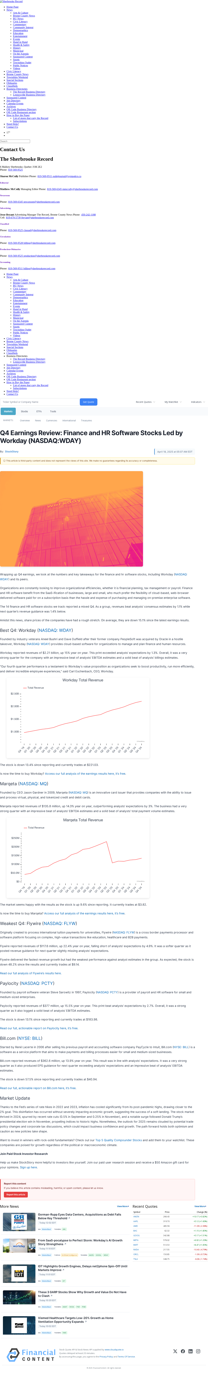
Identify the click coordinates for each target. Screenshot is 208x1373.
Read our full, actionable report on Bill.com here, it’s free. (38, 1088)
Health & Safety (21, 45)
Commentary (19, 24)
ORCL (135, 1254)
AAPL (135, 1221)
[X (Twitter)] (175, 1355)
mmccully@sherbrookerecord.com (80, 189)
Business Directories (16, 89)
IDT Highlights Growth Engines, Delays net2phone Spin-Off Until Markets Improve (82, 1268)
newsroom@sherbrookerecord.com (42, 201)
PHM (84, 1307)
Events (16, 39)
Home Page (12, 7)
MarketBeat (46, 1229)
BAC (135, 1230)
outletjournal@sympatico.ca (67, 176)
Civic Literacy (20, 21)
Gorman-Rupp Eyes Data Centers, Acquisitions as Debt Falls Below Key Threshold (79, 1216)
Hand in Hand (20, 42)
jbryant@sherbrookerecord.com (37, 217)
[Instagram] (198, 1355)
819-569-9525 (16, 230)
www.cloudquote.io (114, 1349)
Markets (8, 411)
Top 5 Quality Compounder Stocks (118, 1140)
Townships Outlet (22, 62)
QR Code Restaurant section (21, 112)
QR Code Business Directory (21, 109)
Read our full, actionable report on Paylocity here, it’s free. (39, 1028)
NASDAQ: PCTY (37, 983)
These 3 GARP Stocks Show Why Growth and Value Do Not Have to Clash (82, 1294)
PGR (78, 1307)
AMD (135, 1226)
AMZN (91, 1255)
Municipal (18, 50)
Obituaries (11, 83)
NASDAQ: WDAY (55, 630)
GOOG (136, 1235)
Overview (25, 420)
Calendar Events (14, 103)
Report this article (15, 1194)
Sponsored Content (23, 56)
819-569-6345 (54, 189)
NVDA (72, 1307)
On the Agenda (21, 53)
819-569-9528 (16, 243)
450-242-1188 (88, 214)
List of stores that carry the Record (30, 118)
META (135, 1240)
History (17, 48)
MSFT (135, 1245)
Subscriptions (20, 121)
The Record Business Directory (29, 91)
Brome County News (24, 15)
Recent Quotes (144, 401)
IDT (64, 1281)
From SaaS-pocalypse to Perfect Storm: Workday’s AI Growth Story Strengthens (80, 1242)
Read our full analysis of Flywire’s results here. (31, 973)
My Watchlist (171, 401)
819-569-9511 (45, 176)
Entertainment (20, 36)
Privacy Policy (106, 1356)
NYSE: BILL (29, 1038)
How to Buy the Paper (18, 115)
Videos (16, 68)
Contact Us (12, 127)
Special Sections (14, 80)
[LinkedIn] (190, 1355)
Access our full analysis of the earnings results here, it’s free (85, 773)
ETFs (39, 411)
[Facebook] (183, 1355)
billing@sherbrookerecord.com (39, 243)
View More (122, 1206)
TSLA (135, 1259)
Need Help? (12, 124)
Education (18, 33)
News (9, 9)
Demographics (20, 30)
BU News (18, 18)
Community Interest (23, 27)
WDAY (106, 1255)
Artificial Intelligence (69, 1255)
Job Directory (13, 100)
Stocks (24, 411)
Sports (16, 59)
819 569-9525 (15, 169)
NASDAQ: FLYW (60, 923)
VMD (64, 1333)
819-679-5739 (13, 217)
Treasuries (86, 420)
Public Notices (20, 65)
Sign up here (28, 1167)
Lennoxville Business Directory (29, 94)
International (69, 420)
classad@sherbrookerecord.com (40, 230)
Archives (11, 106)
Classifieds (12, 86)
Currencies (51, 420)
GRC (64, 1229)
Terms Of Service (126, 1356)
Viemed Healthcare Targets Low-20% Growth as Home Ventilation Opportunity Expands (75, 1319)
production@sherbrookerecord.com (42, 255)
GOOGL (98, 1255)
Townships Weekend (17, 77)
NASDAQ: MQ (33, 783)
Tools (53, 411)
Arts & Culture (20, 12)
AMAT (65, 1307)
